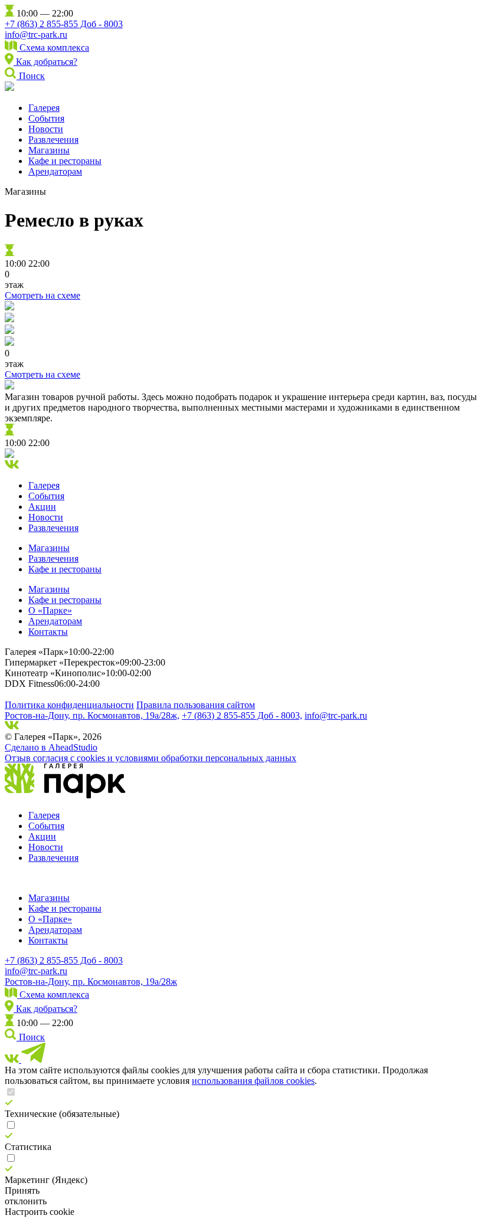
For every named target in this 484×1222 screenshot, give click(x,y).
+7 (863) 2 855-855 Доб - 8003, (242, 715)
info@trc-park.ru (36, 35)
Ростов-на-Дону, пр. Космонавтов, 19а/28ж (91, 982)
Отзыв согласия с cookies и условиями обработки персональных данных (150, 758)
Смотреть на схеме (42, 295)
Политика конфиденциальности (69, 705)
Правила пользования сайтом (195, 705)
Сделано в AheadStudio (51, 747)
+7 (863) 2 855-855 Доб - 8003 (64, 24)
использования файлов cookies (253, 1081)
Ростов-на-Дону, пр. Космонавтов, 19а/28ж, (92, 715)
